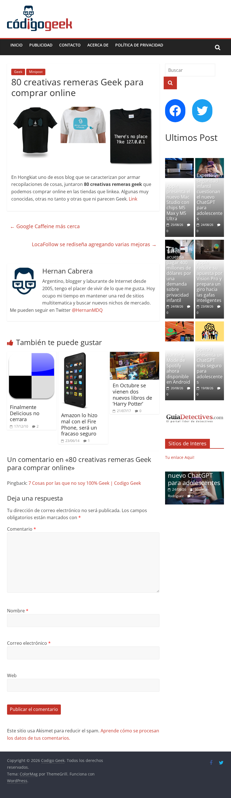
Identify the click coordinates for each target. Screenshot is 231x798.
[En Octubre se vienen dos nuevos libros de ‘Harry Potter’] (134, 355)
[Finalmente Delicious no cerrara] (32, 355)
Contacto (70, 45)
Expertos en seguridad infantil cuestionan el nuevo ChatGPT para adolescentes (210, 197)
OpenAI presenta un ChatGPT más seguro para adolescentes (210, 365)
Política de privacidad (139, 45)
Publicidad (40, 45)
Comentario (21, 529)
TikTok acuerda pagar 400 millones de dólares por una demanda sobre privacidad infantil (178, 275)
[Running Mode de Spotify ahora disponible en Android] (179, 324)
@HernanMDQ (87, 310)
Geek (18, 71)
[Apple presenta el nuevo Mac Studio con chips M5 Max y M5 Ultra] (179, 161)
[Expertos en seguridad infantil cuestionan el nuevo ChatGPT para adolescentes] (209, 161)
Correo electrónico (29, 643)
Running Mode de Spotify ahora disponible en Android (178, 368)
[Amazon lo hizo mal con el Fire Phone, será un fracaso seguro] (74, 355)
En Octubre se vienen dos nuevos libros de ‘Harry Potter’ (132, 394)
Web (12, 675)
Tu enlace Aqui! (179, 457)
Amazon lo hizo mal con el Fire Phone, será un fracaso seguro (79, 424)
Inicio (16, 45)
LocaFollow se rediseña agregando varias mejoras (94, 244)
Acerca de (97, 45)
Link (133, 199)
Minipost (36, 71)
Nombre (17, 611)
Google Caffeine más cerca (45, 226)
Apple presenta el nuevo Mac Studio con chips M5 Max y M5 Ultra (178, 202)
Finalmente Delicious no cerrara (24, 413)
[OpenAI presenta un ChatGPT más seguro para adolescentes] (209, 324)
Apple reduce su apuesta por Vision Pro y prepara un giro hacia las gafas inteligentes (210, 281)
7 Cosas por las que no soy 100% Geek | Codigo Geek (84, 483)
